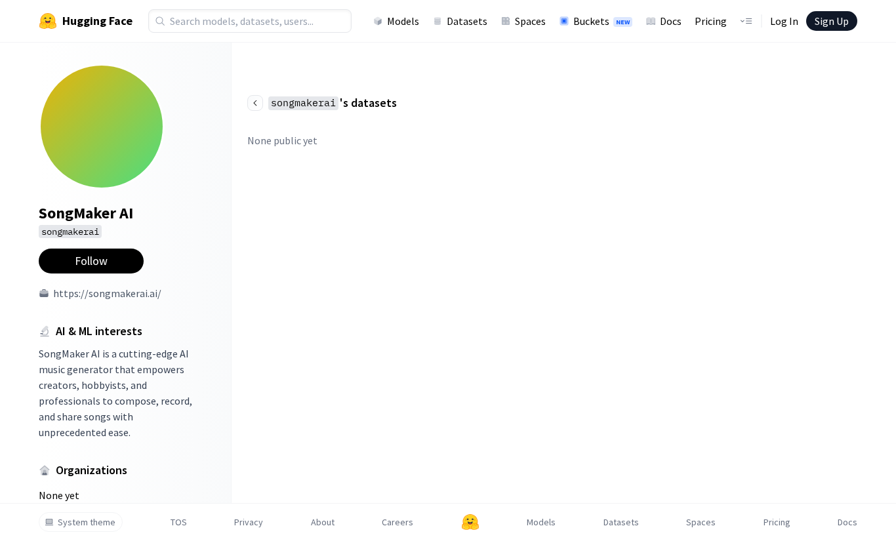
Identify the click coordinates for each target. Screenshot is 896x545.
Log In (784, 21)
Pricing (711, 21)
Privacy (248, 522)
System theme (86, 522)
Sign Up (832, 21)
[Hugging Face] (470, 522)
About (323, 522)
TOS (179, 522)
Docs (671, 21)
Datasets (467, 21)
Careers (397, 522)
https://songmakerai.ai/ (107, 293)
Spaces (530, 21)
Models (403, 21)
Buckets (601, 21)
